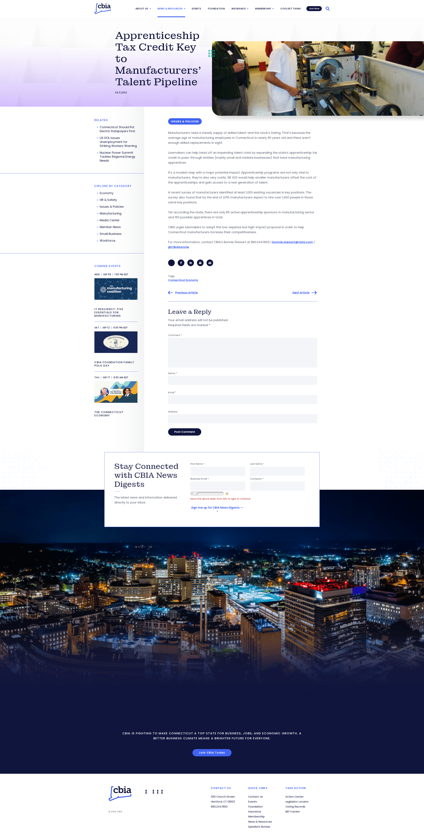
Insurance (239, 8)
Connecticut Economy (183, 280)
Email (172, 392)
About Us (141, 8)
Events (196, 8)
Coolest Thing (290, 8)
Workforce (107, 241)
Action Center (294, 797)
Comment (175, 335)
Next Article (300, 293)
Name (172, 373)
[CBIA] (102, 8)
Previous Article (186, 293)
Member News (110, 227)
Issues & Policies (112, 207)
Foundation (216, 8)
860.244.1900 (219, 807)
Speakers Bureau (259, 827)
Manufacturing (110, 213)
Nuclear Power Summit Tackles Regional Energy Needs (117, 157)
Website (173, 411)
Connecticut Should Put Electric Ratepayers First (117, 129)
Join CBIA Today (212, 753)
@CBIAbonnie (178, 247)
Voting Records (295, 807)
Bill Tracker (292, 811)
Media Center (110, 220)
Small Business (111, 234)
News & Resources (170, 8)
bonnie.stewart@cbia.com (292, 242)
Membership (263, 8)
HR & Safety (108, 200)
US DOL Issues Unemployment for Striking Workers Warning (118, 142)
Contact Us (255, 797)
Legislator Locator (297, 802)
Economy (106, 193)
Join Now (314, 8)
